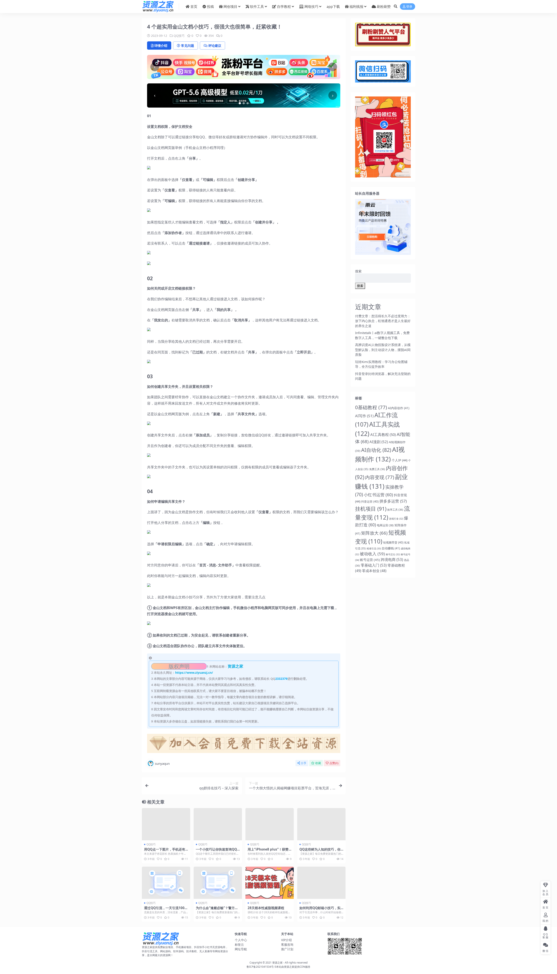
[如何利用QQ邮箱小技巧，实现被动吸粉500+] (321, 883)
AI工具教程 (383, 434)
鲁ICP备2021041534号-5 (261, 967)
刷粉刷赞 (384, 6)
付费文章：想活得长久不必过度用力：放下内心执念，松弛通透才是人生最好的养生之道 (383, 321)
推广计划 (287, 949)
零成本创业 (374, 570)
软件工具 (257, 6)
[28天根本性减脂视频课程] (269, 883)
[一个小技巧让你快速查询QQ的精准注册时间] (218, 824)
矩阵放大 (374, 533)
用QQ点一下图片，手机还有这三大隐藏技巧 (164, 851)
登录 (409, 6)
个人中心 (241, 940)
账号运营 (370, 559)
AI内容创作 (398, 408)
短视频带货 (393, 542)
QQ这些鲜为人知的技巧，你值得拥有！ (320, 851)
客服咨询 (287, 944)
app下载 (333, 6)
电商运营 (385, 525)
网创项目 (230, 6)
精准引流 (374, 548)
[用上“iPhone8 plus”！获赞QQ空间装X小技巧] (269, 824)
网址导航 (241, 949)
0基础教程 (371, 407)
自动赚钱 (391, 548)
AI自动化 (376, 449)
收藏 (318, 763)
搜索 (358, 271)
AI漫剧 (378, 441)
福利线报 (356, 6)
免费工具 (377, 469)
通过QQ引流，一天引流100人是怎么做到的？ (166, 910)
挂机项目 (370, 508)
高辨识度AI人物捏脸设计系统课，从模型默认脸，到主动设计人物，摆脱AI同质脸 (383, 350)
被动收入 (372, 553)
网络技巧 (311, 6)
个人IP (399, 460)
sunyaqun (162, 763)
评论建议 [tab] (214, 45)
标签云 (239, 944)
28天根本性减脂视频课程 (266, 908)
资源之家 (277, 962)
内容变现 (379, 477)
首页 (193, 6)
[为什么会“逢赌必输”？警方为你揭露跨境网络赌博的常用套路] (218, 883)
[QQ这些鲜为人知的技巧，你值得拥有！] (321, 824)
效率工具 (395, 509)
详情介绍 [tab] (160, 45)
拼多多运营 (393, 501)
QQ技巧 (179, 36)
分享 (303, 763)
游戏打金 (396, 518)
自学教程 (284, 6)
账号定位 (393, 554)
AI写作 (364, 415)
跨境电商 (392, 559)
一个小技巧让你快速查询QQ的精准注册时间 (216, 851)
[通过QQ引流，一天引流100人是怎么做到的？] (166, 883)
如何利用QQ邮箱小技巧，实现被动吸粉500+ (320, 910)
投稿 (210, 6)
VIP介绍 (286, 940)
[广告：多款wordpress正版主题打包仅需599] (243, 745)
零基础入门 (374, 565)
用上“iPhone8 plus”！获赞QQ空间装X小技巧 (269, 851)
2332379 (281, 679)
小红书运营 (378, 495)
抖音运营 (370, 501)
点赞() (333, 763)
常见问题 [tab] (187, 45)
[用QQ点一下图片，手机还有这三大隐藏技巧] (166, 824)
